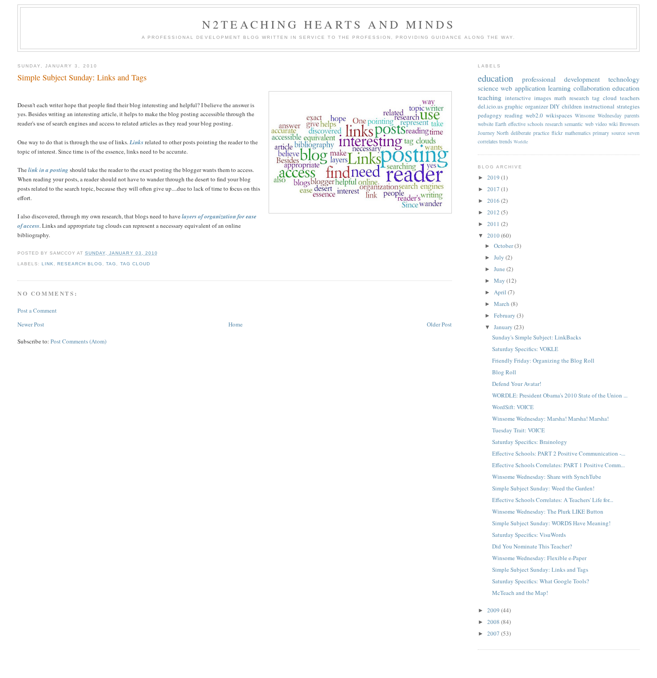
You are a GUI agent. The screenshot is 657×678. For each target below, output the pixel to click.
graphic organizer (526, 106)
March (502, 304)
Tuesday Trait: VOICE (518, 430)
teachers (630, 98)
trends (505, 141)
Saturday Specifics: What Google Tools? (540, 581)
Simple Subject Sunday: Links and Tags (82, 77)
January (504, 327)
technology (624, 79)
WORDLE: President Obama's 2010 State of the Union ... (560, 395)
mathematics (578, 133)
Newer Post (30, 324)
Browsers (629, 124)
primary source (609, 133)
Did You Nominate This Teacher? (532, 546)
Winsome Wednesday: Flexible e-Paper (539, 558)
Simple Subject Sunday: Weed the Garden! (543, 488)
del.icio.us (490, 106)
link (48, 263)
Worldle (521, 141)
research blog (79, 263)
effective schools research (535, 124)
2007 (494, 633)
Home (235, 324)
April (501, 292)
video (601, 124)
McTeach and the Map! (520, 593)
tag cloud (135, 263)
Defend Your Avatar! (516, 384)
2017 (494, 189)
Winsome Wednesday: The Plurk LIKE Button (547, 511)
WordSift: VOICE (513, 407)
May (500, 280)
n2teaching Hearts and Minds (328, 24)
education (495, 78)
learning (559, 88)
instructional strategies (612, 106)
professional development (561, 79)
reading (514, 115)
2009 (494, 610)
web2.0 (534, 115)
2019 (494, 177)
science (488, 88)
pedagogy (490, 115)
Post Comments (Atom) (78, 341)
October (504, 246)
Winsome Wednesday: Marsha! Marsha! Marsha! (550, 418)
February (505, 315)
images (542, 98)
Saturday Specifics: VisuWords (529, 535)
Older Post (439, 324)
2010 (494, 235)
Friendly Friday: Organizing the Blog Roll (543, 360)
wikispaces (559, 115)
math (560, 98)
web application (523, 88)
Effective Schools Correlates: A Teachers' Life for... (552, 500)
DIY (555, 106)
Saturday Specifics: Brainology (529, 442)
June (500, 269)
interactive (518, 98)
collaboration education (606, 88)
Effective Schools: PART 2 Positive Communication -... (558, 453)
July (499, 257)
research (579, 98)
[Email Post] (160, 253)
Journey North (493, 133)
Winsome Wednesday (598, 115)
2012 (494, 212)
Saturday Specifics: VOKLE (525, 349)
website (485, 124)
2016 (494, 201)
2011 (494, 224)
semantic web (578, 124)
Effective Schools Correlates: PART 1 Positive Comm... (558, 465)
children (572, 106)
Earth (500, 124)
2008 (494, 622)
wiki (613, 124)
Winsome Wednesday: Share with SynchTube (546, 477)
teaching (489, 97)
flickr (557, 133)
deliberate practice (530, 133)
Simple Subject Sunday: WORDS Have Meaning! (551, 523)
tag (111, 263)
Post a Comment (37, 310)
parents (632, 115)
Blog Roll (504, 372)
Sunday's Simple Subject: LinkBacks (536, 337)
